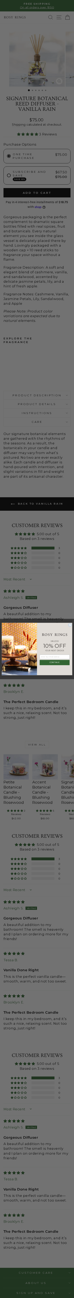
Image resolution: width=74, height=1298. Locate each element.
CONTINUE (55, 662)
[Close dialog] (70, 625)
